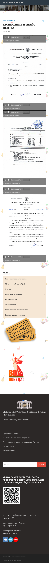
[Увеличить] (28, 37)
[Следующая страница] (8, 37)
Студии (8, 289)
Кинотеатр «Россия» (13, 294)
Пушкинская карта (10, 434)
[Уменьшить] (24, 37)
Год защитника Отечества (16, 279)
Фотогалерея (10, 305)
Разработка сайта (8, 560)
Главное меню (14, 3)
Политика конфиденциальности (16, 420)
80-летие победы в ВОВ (15, 284)
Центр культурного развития (19, 556)
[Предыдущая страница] (5, 37)
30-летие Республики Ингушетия (16, 438)
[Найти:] (24, 464)
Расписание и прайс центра (16, 310)
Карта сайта (17, 560)
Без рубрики (9, 21)
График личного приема (15, 315)
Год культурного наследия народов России (21, 442)
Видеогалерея (11, 299)
